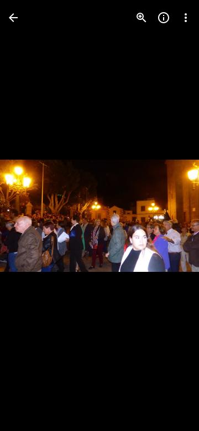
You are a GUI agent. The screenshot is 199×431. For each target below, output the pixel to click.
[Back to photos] (13, 17)
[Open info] (164, 18)
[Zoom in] (141, 18)
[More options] (186, 18)
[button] (30, 215)
